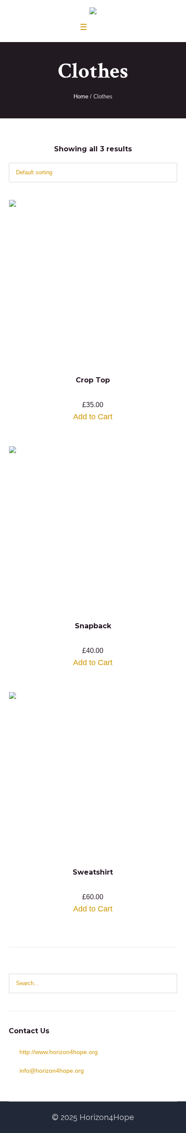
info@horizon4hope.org (51, 1070)
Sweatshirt (93, 872)
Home (81, 96)
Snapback (93, 626)
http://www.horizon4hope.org (58, 1051)
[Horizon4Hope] (93, 12)
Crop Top (93, 380)
